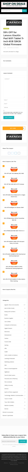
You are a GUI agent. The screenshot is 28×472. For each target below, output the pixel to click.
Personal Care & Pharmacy (11, 378)
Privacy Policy (21, 462)
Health (6, 351)
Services (6, 388)
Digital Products (8, 328)
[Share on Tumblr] (19, 153)
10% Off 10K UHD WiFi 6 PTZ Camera (14, 184)
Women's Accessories (8, 412)
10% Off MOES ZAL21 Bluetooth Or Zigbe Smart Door (14, 195)
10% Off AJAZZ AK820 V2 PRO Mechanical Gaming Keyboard (14, 267)
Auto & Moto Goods (9, 308)
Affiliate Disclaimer (14, 464)
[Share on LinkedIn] (16, 153)
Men (5, 365)
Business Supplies (8, 318)
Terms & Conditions (13, 462)
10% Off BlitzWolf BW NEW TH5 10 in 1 (14, 230)
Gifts (5, 348)
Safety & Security (8, 385)
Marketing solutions (9, 362)
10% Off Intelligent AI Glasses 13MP (14, 207)
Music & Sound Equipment (10, 368)
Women (6, 409)
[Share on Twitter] (12, 153)
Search (24, 10)
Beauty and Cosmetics (9, 311)
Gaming (6, 345)
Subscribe (22, 441)
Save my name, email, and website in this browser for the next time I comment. (13, 113)
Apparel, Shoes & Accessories (11, 305)
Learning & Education (9, 358)
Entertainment (7, 335)
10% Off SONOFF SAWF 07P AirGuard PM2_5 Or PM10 (14, 242)
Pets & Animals (8, 382)
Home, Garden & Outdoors (11, 355)
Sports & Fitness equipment (11, 392)
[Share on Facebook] (9, 153)
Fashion (6, 338)
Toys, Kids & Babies (9, 402)
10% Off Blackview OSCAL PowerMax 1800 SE (14, 219)
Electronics (7, 331)
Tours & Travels (8, 398)
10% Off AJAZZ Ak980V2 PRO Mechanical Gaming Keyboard (14, 255)
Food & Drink (7, 341)
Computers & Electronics (13, 47)
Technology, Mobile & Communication (13, 395)
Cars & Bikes (7, 321)
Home (4, 47)
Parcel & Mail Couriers (9, 375)
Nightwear (6, 372)
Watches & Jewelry (9, 405)
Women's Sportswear (8, 415)
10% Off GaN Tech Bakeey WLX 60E (14, 173)
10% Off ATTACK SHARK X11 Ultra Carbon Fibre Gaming (14, 280)
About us (6, 462)
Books (6, 315)
